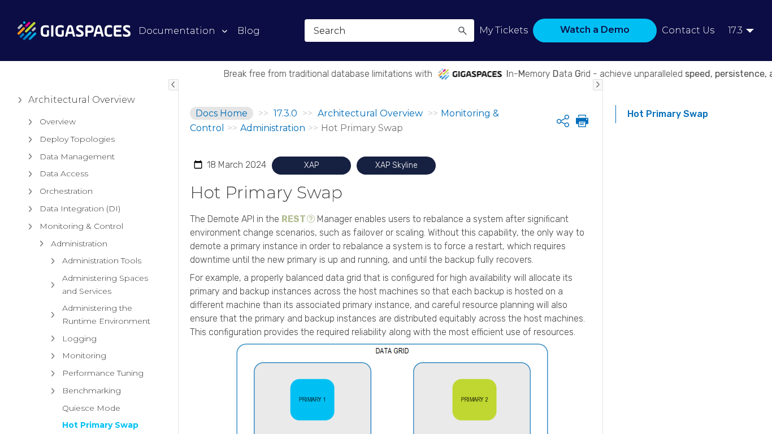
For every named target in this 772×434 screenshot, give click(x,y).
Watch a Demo (595, 29)
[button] (462, 30)
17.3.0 (285, 113)
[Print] (581, 121)
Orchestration (66, 191)
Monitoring (84, 355)
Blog (248, 30)
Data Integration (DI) (80, 208)
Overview (58, 121)
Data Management (77, 156)
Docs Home (222, 113)
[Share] (563, 121)
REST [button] (293, 219)
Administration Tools (101, 260)
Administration (79, 243)
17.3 (735, 30)
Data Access (64, 173)
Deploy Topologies (77, 139)
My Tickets (503, 30)
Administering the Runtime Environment (106, 314)
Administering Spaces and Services (105, 284)
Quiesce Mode (91, 408)
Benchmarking (91, 390)
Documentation (176, 30)
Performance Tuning (103, 373)
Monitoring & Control (81, 226)
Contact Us (688, 30)
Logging (79, 338)
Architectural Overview (81, 99)
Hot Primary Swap (100, 425)
